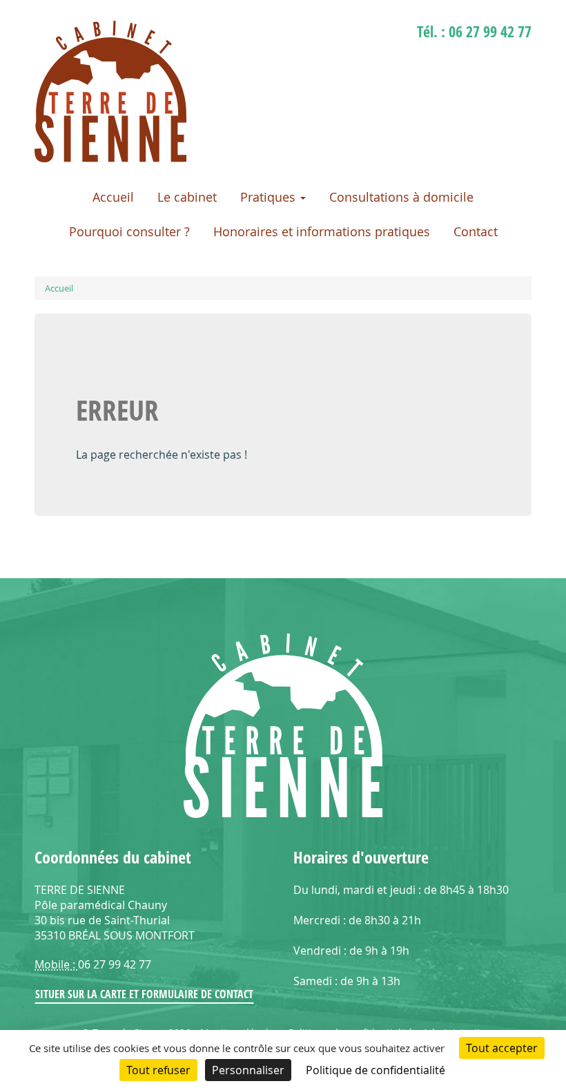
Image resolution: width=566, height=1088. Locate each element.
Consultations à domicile (401, 197)
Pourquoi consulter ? (129, 231)
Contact (475, 231)
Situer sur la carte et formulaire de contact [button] (144, 994)
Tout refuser (158, 1070)
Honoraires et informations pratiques (321, 231)
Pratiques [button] (269, 197)
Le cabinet (187, 197)
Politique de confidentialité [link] (375, 1070)
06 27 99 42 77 (490, 31)
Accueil (113, 197)
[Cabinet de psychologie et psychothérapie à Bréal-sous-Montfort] (110, 158)
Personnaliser (248, 1070)
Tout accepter (502, 1048)
